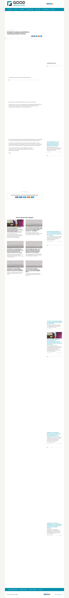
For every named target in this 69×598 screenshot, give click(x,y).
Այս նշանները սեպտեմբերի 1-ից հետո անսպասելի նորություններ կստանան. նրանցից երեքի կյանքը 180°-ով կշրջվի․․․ (34, 229)
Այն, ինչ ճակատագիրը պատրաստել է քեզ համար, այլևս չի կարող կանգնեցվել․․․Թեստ (33, 270)
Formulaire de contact (33, 589)
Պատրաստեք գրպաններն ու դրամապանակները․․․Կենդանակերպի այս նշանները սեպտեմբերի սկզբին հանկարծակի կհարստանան (15, 229)
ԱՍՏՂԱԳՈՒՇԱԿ (45, 9)
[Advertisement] (34, 20)
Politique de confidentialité (12, 589)
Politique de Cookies (23, 589)
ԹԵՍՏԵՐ (53, 9)
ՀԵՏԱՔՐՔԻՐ (22, 9)
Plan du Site (41, 589)
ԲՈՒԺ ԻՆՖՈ (38, 9)
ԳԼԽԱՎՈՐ (10, 9)
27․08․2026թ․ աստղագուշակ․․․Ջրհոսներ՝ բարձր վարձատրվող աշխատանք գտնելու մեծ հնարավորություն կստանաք (15, 250)
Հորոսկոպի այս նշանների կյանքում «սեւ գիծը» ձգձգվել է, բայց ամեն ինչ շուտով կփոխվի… (15, 269)
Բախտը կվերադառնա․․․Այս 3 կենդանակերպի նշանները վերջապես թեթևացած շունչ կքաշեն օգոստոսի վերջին (33, 250)
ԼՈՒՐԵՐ (15, 9)
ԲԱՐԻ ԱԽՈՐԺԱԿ (30, 9)
